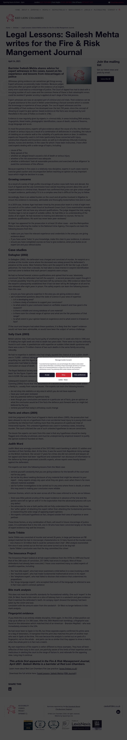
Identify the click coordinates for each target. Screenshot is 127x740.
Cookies (61, 379)
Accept (47, 375)
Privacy (66, 379)
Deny (63, 375)
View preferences (80, 375)
